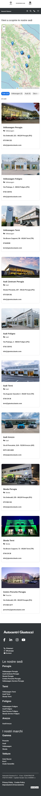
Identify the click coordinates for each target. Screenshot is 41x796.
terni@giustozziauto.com (12, 248)
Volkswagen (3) (16, 93)
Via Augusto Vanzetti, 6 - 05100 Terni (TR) (18, 394)
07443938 (6, 243)
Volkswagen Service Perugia (13, 681)
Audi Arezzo (8, 437)
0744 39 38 (7, 399)
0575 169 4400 (8, 450)
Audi (4, 743)
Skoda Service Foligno (11, 714)
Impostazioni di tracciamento (13, 785)
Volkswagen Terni (11, 230)
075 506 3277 (8, 605)
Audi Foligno (9, 334)
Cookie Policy (19, 782)
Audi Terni (8, 386)
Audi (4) (27, 93)
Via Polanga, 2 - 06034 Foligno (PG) (16, 187)
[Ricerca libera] (30, 11)
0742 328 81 (7, 192)
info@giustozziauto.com (12, 196)
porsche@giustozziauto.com (14, 610)
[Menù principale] (27, 11)
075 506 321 (7, 502)
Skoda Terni (8, 540)
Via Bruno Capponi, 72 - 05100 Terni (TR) (18, 549)
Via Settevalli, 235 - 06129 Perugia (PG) (17, 497)
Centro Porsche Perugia (14, 592)
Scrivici (9, 653)
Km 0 (4, 761)
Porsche (5, 741)
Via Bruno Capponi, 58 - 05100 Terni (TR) (18, 238)
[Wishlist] (38, 11)
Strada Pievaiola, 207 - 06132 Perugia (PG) (19, 290)
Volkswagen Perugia (12, 127)
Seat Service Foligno (10, 711)
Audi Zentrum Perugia (13, 282)
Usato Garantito (8, 764)
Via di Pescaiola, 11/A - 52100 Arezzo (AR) (18, 445)
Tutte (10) (5, 93)
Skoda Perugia (10, 489)
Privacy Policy (7, 782)
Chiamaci (9, 648)
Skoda (4, 749)
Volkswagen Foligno (12, 179)
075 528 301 (7, 294)
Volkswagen (7, 746)
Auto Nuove (6, 759)
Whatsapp (10, 651)
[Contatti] (34, 11)
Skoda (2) (36, 93)
